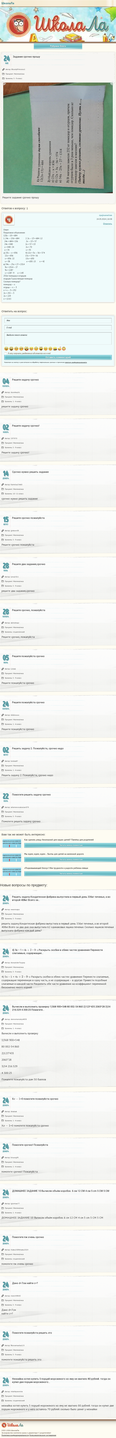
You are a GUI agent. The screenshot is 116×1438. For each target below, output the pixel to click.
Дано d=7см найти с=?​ (25, 1283)
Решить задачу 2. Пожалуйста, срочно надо (38, 748)
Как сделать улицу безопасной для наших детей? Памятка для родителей (59, 839)
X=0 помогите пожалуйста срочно (35, 1098)
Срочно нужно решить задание (30, 471)
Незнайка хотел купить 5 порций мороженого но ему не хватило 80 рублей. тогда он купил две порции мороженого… (61, 1380)
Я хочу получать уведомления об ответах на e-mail (29, 353)
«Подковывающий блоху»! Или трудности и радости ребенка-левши (56, 868)
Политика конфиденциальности (15, 1435)
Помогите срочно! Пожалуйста (30, 1144)
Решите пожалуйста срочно (28, 656)
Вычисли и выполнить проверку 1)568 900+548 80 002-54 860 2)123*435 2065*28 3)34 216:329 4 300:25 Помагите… (61, 1008)
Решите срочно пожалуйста (28, 518)
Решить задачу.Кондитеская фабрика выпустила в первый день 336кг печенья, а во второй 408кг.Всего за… (61, 898)
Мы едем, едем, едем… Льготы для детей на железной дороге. (54, 854)
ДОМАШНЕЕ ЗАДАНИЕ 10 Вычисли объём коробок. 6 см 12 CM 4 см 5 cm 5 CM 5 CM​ (60, 1190)
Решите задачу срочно (25, 379)
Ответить (107, 224)
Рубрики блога (58, 46)
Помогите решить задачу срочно (31, 794)
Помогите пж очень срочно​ (28, 1237)
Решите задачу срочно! (25, 425)
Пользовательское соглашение (42, 1435)
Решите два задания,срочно (28, 564)
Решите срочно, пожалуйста (28, 610)
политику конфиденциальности (76, 362)
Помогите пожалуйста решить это (32, 1332)
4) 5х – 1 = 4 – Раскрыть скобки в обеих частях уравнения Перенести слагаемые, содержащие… (57, 951)
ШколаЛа (8, 3)
